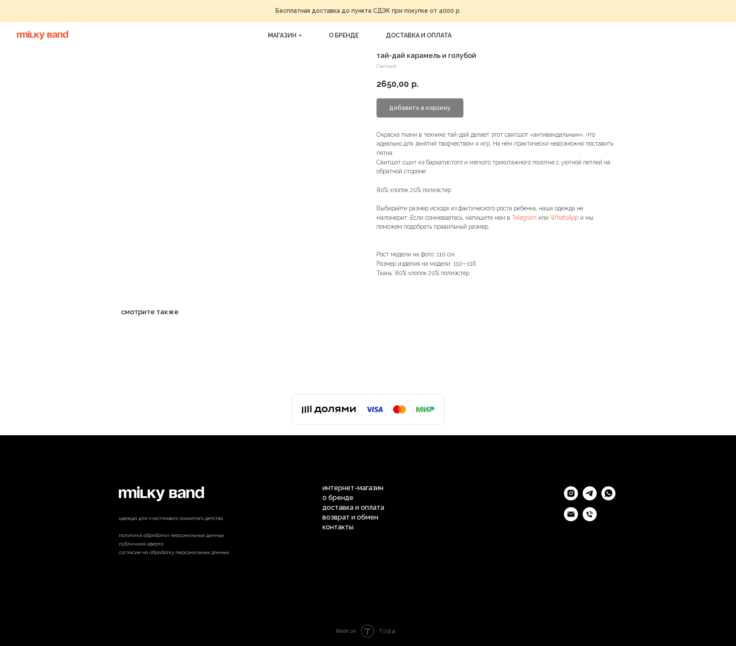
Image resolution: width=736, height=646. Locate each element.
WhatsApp (564, 217)
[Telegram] (590, 498)
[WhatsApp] (608, 498)
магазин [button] (282, 35)
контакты (338, 527)
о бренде (344, 35)
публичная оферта (141, 544)
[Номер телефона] (590, 519)
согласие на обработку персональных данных (174, 552)
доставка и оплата (418, 35)
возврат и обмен (350, 517)
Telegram (524, 217)
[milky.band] (571, 498)
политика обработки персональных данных (171, 535)
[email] (571, 519)
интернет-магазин (352, 488)
